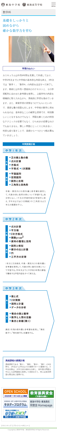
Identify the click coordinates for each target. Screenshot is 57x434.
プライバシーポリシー (20, 425)
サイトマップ (6, 425)
